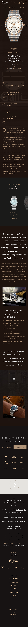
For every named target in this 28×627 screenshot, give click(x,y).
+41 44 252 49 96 (15, 528)
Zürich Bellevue (20, 517)
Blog (14, 589)
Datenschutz (14, 609)
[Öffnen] (14, 407)
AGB (14, 612)
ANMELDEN (20, 447)
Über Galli (14, 585)
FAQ (14, 617)
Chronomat (21, 7)
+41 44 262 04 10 (15, 526)
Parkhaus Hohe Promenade (14, 512)
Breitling (12, 7)
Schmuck (14, 579)
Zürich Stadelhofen (20, 521)
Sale (14, 595)
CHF (14, 64)
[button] (9, 43)
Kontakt (14, 592)
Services (14, 582)
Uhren (5, 7)
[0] (19, 2)
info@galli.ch (14, 555)
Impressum (14, 614)
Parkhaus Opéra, (21, 510)
